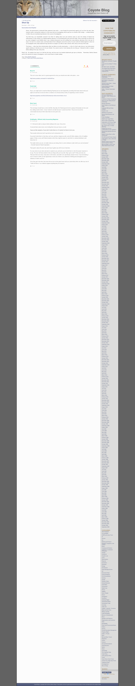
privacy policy (106, 54)
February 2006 (105, 498)
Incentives (104, 598)
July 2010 (104, 408)
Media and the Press (106, 610)
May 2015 (104, 310)
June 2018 (104, 248)
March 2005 (104, 516)
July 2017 (104, 266)
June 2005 (104, 511)
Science (104, 642)
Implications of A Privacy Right (109, 122)
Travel (103, 657)
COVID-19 (104, 554)
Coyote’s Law (105, 110)
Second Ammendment (107, 643)
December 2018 (105, 238)
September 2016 (105, 283)
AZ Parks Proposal (57, 16)
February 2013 (105, 356)
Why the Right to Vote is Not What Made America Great (108, 145)
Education (104, 564)
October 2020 (105, 204)
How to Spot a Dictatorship (108, 120)
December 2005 (105, 501)
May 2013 (104, 351)
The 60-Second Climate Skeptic (109, 137)
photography (104, 623)
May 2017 (104, 270)
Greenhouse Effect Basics (108, 78)
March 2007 (104, 476)
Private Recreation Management (109, 630)
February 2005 (105, 518)
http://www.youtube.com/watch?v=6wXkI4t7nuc (42, 78)
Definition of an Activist (107, 112)
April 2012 (104, 373)
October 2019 (105, 221)
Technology (104, 650)
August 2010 (105, 407)
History (103, 589)
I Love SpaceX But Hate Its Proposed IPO (108, 71)
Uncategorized (105, 664)
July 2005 (104, 510)
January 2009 (105, 439)
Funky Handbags (106, 117)
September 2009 (105, 425)
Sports (103, 647)
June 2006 (104, 491)
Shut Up (25, 23)
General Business (106, 583)
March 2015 (104, 314)
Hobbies (104, 591)
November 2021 (105, 184)
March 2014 (104, 334)
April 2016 (104, 292)
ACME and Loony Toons (107, 535)
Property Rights (105, 632)
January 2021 (105, 201)
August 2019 (105, 224)
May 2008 (104, 452)
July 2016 (104, 287)
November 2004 (105, 523)
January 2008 (105, 459)
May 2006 (104, 493)
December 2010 (105, 400)
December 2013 (105, 339)
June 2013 (104, 349)
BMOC (37, 16)
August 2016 (105, 285)
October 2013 (105, 342)
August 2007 (105, 467)
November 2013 (105, 341)
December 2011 (105, 380)
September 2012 (105, 364)
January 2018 (105, 256)
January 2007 (105, 479)
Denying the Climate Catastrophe (106, 76)
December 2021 (105, 182)
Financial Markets (106, 574)
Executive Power (106, 572)
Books (103, 546)
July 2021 (104, 190)
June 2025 (104, 168)
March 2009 (104, 435)
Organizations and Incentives (108, 620)
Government (104, 586)
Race (103, 635)
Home (23, 16)
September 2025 (105, 163)
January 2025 (105, 177)
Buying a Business (106, 103)
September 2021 (105, 187)
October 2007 (105, 464)
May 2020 (104, 209)
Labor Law (104, 606)
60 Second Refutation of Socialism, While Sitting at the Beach (109, 96)
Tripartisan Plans (106, 662)
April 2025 (104, 172)
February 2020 (105, 214)
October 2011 (105, 383)
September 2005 (105, 506)
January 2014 (105, 337)
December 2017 (105, 258)
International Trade (106, 603)
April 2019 (104, 231)
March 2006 (104, 496)
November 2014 (105, 321)
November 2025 (105, 160)
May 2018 (104, 250)
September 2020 (105, 206)
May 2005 (104, 513)
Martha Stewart (32, 56)
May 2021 (104, 194)
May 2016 (104, 290)
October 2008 (105, 444)
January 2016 (105, 297)
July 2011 (104, 388)
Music (103, 616)
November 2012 (105, 361)
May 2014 (104, 331)
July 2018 (104, 246)
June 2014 (104, 329)
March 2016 (104, 293)
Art (102, 540)
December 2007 (105, 461)
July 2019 (104, 226)
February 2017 (105, 275)
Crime (103, 557)
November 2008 (105, 442)
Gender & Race (105, 581)
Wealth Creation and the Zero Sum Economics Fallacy (108, 142)
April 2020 (104, 211)
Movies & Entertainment (107, 615)
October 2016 (105, 282)
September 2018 (105, 243)
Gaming (103, 578)
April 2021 (104, 196)
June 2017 (104, 268)
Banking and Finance (106, 541)
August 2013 (105, 346)
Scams (103, 640)
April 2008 (104, 454)
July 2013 (104, 348)
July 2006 (104, 489)
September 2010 (105, 405)
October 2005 (105, 505)
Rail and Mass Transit (107, 637)
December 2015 (105, 299)
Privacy (103, 628)
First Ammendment (106, 576)
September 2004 (105, 527)
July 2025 (104, 167)
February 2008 (105, 457)
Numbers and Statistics (107, 618)
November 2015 (105, 300)
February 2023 (105, 179)
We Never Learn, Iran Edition (108, 66)
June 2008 (104, 451)
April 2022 (104, 180)
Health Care (104, 588)
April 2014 (104, 332)
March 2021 (104, 197)
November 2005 (105, 503)
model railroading (106, 613)
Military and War (105, 611)
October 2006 (105, 484)
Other (103, 621)
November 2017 (105, 260)
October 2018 (105, 241)
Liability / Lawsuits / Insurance (109, 608)
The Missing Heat (27, 20)
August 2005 (105, 508)
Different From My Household (89, 20)
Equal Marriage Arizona (107, 569)
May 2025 (104, 170)
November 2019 (105, 219)
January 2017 (105, 277)
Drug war (104, 561)
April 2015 (104, 312)
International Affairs (106, 601)
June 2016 (104, 288)
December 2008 (105, 440)
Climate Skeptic (30, 16)
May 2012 (104, 371)
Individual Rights (105, 599)
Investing (104, 605)
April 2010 (104, 413)
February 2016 (105, 295)
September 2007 (105, 466)
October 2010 (105, 403)
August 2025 (105, 165)
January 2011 (105, 398)
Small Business (105, 645)
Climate (103, 552)
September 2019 (105, 223)
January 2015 (105, 317)
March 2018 (104, 253)
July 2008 (104, 449)
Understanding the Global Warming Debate (107, 87)
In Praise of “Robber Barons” (108, 124)
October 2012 (105, 363)
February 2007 (105, 478)
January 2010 (105, 418)
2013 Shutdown (105, 531)
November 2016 (105, 280)
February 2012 (105, 376)
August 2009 (105, 427)
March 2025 (104, 174)
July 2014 (104, 327)
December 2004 (105, 521)
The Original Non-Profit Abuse (108, 68)
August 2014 (105, 326)
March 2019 (104, 233)
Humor (103, 594)
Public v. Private (105, 633)
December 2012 (105, 359)
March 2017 (104, 273)
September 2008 (105, 446)
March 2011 (104, 395)
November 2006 (105, 483)
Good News (104, 584)
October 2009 (105, 424)
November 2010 (105, 402)
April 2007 (104, 474)
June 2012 (104, 369)
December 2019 (105, 217)
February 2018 (105, 255)
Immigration (104, 596)
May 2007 (104, 473)
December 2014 (105, 319)
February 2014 (105, 336)
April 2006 (104, 495)
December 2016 (105, 278)
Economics (104, 562)
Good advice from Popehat (29, 27)
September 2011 (105, 385)
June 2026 (104, 152)
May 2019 (104, 229)
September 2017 (105, 263)
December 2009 (105, 420)
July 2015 (104, 307)
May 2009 (104, 432)
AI (102, 536)
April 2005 (104, 515)
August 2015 (105, 305)
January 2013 (105, 358)
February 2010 (105, 417)
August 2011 (105, 386)
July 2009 (104, 429)
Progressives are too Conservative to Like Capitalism (109, 129)
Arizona (103, 538)
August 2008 (105, 447)
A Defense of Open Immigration (109, 99)
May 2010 (104, 412)
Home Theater (105, 593)
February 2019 (105, 234)
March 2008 (104, 456)
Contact (65, 16)
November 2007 (105, 462)
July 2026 (104, 150)
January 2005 (105, 520)
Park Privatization (45, 16)
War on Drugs (105, 665)
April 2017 (104, 272)
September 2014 (105, 324)
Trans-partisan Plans (106, 655)
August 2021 (105, 189)
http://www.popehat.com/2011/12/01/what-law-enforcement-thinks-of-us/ (48, 95)
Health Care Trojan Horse (107, 118)
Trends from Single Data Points (109, 660)
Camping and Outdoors (107, 548)
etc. (103, 571)
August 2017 (105, 265)
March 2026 (104, 153)
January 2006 (105, 500)
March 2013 (104, 354)
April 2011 (104, 393)
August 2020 (105, 207)
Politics (103, 626)
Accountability (105, 533)
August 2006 (105, 488)
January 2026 (105, 157)
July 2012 (104, 368)
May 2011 (104, 391)
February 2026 (105, 155)
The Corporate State (106, 652)
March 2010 (104, 415)
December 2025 (105, 158)
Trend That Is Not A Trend (108, 659)
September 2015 (105, 304)
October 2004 (105, 525)
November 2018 (105, 239)
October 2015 (105, 302)
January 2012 (105, 378)
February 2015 (105, 315)
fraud (26, 56)
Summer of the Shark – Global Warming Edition (109, 84)
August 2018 (105, 244)
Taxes (103, 648)
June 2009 (104, 430)
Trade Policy (105, 654)
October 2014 (105, 322)
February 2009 (105, 437)
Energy (103, 566)
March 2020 (104, 212)
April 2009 (104, 434)
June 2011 (104, 390)
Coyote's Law (105, 556)
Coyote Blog (99, 10)
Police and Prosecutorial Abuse (35, 58)
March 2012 (104, 375)
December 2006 (105, 481)
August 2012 (105, 366)
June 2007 (104, 471)
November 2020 (105, 202)
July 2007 (104, 469)
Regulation (104, 638)
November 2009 (105, 422)
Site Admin (104, 678)
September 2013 (105, 344)
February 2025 (105, 175)
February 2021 (105, 199)
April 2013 (104, 353)
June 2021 (104, 192)
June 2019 (104, 228)
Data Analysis (105, 559)
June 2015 (104, 309)
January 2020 (105, 216)
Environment (105, 567)
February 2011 (105, 396)
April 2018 (104, 251)
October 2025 (105, 162)
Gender (103, 579)
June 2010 (104, 410)
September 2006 (105, 486)
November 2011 (105, 381)
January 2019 (105, 236)
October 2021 (105, 185)
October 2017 (105, 261)
